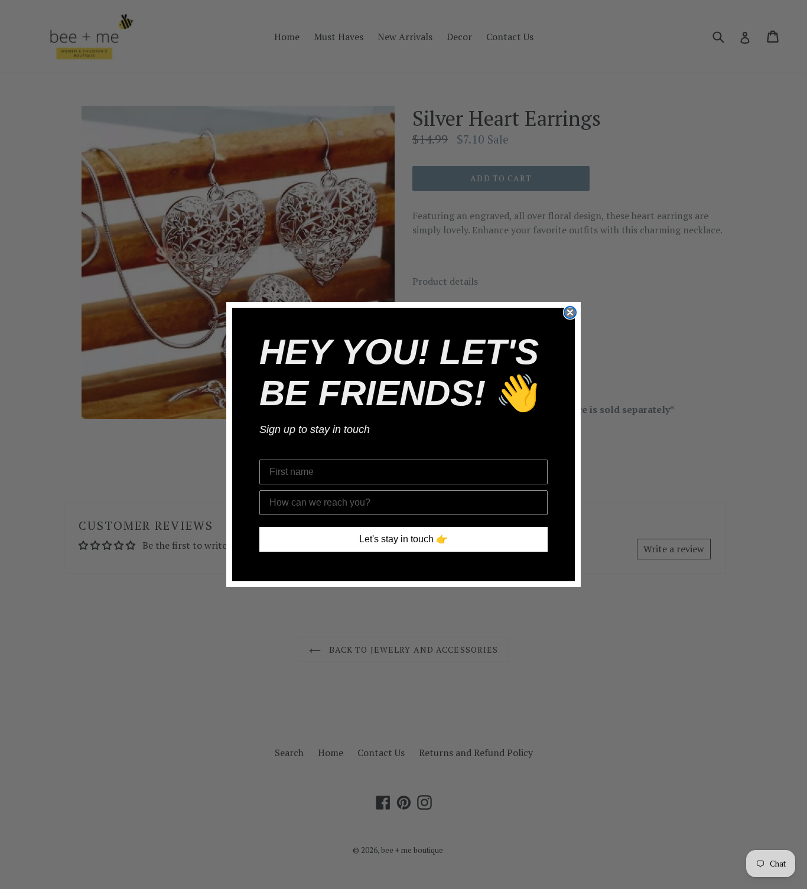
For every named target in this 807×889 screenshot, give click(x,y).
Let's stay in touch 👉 (403, 539)
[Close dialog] (570, 312)
